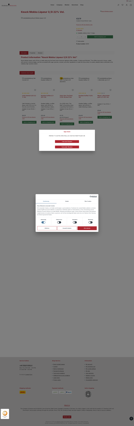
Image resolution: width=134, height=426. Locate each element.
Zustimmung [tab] (46, 201)
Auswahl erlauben (67, 228)
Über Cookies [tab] (88, 201)
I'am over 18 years (67, 141)
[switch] (59, 222)
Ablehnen (47, 228)
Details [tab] (67, 201)
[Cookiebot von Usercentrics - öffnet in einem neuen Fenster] (91, 197)
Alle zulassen (87, 228)
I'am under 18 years (67, 147)
